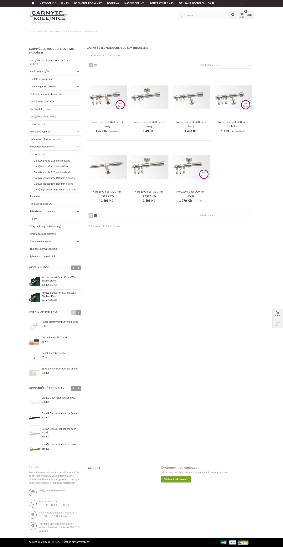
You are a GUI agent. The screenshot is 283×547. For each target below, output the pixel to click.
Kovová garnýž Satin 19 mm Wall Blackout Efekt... (59, 279)
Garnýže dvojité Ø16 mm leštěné (51, 166)
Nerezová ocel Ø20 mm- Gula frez (233, 124)
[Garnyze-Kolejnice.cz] (48, 17)
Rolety (33, 219)
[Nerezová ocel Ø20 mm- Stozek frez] (150, 166)
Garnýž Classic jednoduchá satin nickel (59, 431)
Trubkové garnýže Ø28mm (44, 249)
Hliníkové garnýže (39, 71)
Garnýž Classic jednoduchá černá (59, 413)
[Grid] (91, 65)
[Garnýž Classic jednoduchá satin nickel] (34, 433)
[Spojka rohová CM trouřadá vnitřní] (34, 373)
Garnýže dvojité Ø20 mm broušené (52, 172)
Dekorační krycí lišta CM (54, 337)
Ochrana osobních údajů (196, 3)
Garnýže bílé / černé (40, 109)
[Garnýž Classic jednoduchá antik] (34, 449)
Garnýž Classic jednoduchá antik (59, 444)
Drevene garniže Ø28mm (43, 86)
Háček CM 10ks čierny (53, 353)
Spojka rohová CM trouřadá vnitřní (59, 368)
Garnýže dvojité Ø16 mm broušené (52, 160)
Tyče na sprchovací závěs (43, 256)
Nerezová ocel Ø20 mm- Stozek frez (149, 193)
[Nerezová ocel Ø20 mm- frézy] (191, 97)
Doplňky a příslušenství (42, 79)
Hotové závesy (37, 124)
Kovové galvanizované (42, 146)
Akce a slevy (39, 268)
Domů (32, 31)
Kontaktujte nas (161, 3)
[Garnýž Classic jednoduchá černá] (34, 418)
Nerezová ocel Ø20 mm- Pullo (191, 193)
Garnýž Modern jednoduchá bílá (58, 397)
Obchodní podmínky (88, 3)
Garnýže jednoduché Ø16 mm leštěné (53, 184)
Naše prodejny (134, 3)
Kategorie (47, 3)
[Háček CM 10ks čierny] (34, 357)
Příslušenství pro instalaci (43, 211)
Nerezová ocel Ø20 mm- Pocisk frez (107, 193)
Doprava (113, 3)
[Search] (233, 15)
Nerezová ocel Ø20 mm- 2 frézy (107, 124)
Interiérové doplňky (40, 131)
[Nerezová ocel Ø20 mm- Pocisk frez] (108, 166)
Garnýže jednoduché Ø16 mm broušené (55, 178)
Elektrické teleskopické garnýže (46, 94)
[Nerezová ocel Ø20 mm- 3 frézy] (150, 97)
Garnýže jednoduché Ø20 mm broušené (55, 189)
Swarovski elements (40, 241)
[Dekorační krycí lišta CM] (34, 342)
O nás (65, 3)
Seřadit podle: (206, 65)
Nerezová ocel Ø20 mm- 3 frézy (149, 124)
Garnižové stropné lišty (42, 101)
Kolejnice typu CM (43, 312)
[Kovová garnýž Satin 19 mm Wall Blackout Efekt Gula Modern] (34, 282)
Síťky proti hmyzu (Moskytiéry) (45, 226)
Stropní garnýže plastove (43, 234)
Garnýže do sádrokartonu (43, 116)
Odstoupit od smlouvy (176, 479)
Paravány (35, 196)
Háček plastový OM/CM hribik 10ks (60, 322)
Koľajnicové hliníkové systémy (45, 139)
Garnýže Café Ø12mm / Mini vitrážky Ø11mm (49, 62)
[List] (95, 65)
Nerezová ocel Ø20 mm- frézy (191, 124)
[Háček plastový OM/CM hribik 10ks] (34, 326)
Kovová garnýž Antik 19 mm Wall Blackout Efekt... (59, 295)
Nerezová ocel (45, 31)
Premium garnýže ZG (41, 204)
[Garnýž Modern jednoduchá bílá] (34, 402)
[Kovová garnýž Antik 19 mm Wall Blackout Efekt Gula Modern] (34, 297)
